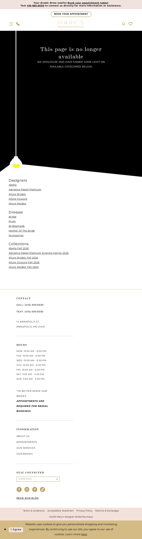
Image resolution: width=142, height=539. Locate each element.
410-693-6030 (35, 6)
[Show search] (123, 23)
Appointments (26, 442)
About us (23, 436)
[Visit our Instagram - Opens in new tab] (27, 490)
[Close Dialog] (5, 530)
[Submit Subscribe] (57, 479)
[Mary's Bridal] (71, 24)
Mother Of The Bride (22, 231)
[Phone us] (18, 23)
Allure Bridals (17, 194)
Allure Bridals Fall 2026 (23, 258)
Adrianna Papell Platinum (25, 190)
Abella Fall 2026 (19, 248)
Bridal (12, 217)
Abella (12, 185)
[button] (11, 24)
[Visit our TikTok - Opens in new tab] (42, 490)
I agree (16, 529)
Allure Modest (17, 204)
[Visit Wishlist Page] (130, 24)
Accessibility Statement (60, 511)
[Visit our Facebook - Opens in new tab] (19, 490)
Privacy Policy (84, 511)
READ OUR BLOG (27, 498)
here (84, 534)
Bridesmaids (17, 226)
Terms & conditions (34, 511)
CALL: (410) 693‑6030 (30, 305)
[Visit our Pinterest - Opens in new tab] (35, 490)
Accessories (16, 235)
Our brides (24, 454)
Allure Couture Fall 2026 (24, 262)
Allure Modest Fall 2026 (24, 267)
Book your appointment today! (88, 3)
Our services (26, 448)
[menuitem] (11, 24)
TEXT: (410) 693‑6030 (29, 312)
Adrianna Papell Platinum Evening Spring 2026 (39, 253)
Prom (12, 221)
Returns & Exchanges (107, 511)
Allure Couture (18, 199)
